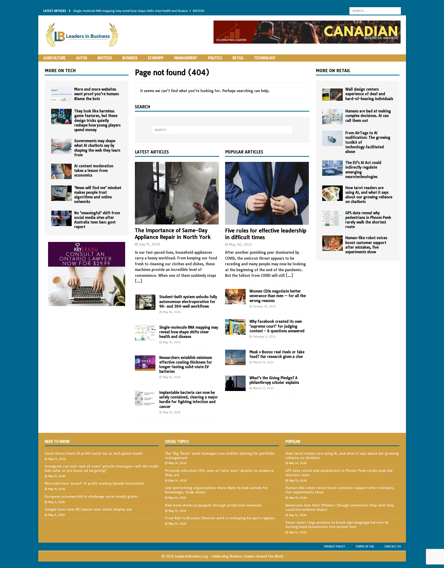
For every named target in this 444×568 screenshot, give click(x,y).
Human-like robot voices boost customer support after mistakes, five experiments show (366, 245)
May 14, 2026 (178, 463)
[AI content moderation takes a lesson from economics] (61, 171)
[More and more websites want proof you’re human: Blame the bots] (61, 94)
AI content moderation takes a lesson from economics (93, 171)
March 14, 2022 (263, 362)
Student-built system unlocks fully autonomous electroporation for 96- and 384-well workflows (188, 301)
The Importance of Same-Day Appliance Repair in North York (172, 233)
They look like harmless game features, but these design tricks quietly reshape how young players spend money (97, 120)
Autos (81, 58)
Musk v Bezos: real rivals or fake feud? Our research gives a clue (276, 354)
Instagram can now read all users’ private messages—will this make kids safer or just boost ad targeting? (102, 468)
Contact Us (392, 546)
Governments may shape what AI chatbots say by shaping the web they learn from (97, 148)
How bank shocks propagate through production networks (213, 505)
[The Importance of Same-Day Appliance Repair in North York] (177, 193)
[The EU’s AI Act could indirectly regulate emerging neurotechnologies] (332, 168)
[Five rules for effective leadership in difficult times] (267, 193)
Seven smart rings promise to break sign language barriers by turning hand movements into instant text (337, 524)
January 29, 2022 (264, 306)
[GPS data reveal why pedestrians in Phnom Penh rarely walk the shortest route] (332, 218)
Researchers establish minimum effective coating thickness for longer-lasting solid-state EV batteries (185, 364)
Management (185, 58)
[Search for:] (375, 10)
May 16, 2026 (172, 312)
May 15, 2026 (172, 342)
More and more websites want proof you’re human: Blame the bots (96, 94)
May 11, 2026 (56, 476)
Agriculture (54, 58)
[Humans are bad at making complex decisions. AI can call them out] (332, 116)
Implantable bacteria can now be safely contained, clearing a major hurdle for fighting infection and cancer (188, 399)
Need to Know (57, 441)
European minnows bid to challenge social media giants (91, 496)
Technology (264, 58)
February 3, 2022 (264, 336)
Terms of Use (364, 546)
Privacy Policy (334, 546)
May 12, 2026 (57, 459)
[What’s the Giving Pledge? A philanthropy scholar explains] (235, 383)
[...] (138, 281)
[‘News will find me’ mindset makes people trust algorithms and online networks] (61, 193)
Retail (238, 58)
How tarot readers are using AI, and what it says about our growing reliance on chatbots (368, 194)
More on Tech (60, 70)
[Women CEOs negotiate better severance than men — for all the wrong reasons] (235, 296)
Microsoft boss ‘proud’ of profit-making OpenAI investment (94, 483)
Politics (215, 58)
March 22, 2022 (263, 388)
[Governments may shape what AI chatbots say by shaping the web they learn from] (61, 146)
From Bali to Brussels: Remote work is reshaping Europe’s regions (219, 518)
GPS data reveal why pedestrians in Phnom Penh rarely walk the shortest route (368, 220)
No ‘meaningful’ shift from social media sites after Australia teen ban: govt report (97, 220)
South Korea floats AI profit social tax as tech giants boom (94, 453)
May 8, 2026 (56, 515)
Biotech (105, 58)
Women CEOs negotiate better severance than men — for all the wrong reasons (277, 296)
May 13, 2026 (177, 498)
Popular (292, 441)
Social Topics (177, 441)
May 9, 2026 (56, 502)
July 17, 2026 (149, 244)
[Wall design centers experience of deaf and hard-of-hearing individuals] (332, 94)
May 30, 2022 (240, 244)
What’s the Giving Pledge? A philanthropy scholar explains (274, 380)
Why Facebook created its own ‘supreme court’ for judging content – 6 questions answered (276, 326)
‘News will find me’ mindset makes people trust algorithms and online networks (97, 194)
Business (129, 58)
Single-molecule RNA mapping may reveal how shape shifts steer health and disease (188, 332)
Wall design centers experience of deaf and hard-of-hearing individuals (369, 94)
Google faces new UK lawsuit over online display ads (88, 509)
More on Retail (333, 70)
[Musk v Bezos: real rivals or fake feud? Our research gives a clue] (235, 357)
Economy (156, 58)
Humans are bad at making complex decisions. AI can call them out (368, 116)
